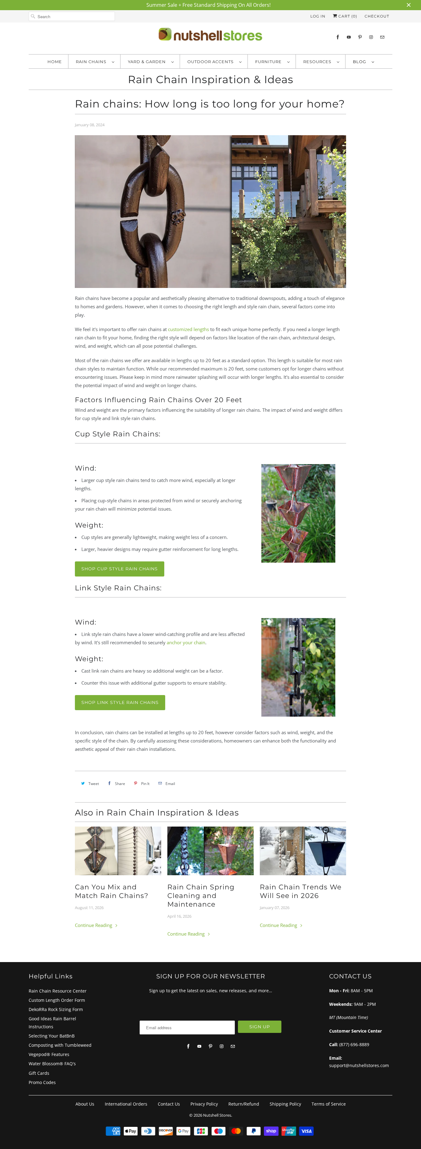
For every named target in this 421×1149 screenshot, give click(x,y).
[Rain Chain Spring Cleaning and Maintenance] (210, 851)
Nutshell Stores (217, 1115)
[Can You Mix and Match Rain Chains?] (118, 851)
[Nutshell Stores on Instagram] (371, 37)
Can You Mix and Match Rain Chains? (111, 891)
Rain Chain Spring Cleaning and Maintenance (201, 895)
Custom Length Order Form (57, 1000)
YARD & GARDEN (148, 61)
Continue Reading (94, 925)
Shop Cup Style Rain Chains (119, 569)
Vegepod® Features (49, 1054)
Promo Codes (42, 1082)
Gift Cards (39, 1073)
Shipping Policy (285, 1104)
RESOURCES (318, 61)
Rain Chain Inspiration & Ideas (210, 79)
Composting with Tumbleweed (60, 1045)
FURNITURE (269, 61)
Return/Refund (243, 1104)
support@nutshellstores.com (359, 1065)
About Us (85, 1104)
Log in (317, 16)
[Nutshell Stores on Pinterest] (360, 37)
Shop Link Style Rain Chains (120, 702)
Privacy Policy (204, 1104)
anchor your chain (186, 642)
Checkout (377, 16)
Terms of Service (329, 1104)
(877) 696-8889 (354, 1044)
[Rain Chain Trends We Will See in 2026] (303, 851)
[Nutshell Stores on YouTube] (349, 37)
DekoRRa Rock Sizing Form (56, 1009)
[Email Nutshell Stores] (382, 37)
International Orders (126, 1104)
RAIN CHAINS (92, 61)
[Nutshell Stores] (210, 37)
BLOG (361, 61)
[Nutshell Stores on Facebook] (338, 37)
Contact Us (169, 1104)
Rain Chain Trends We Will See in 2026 (300, 891)
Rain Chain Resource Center (58, 991)
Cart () (347, 16)
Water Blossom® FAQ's (52, 1063)
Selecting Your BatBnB (52, 1036)
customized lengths (188, 329)
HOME (54, 61)
